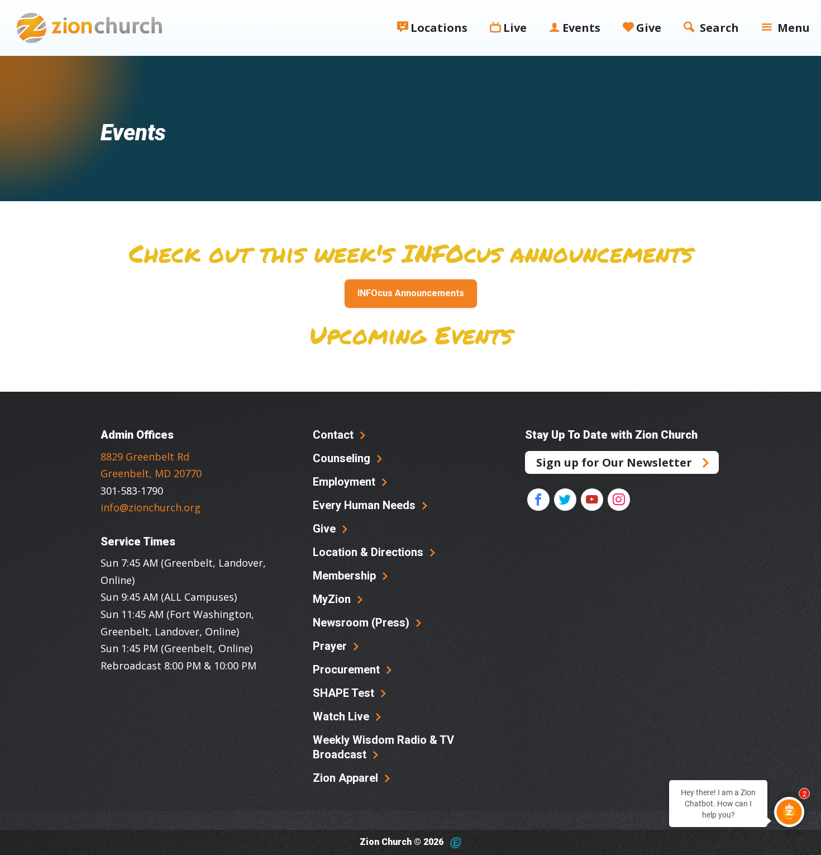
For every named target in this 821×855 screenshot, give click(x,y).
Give (325, 528)
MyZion (333, 599)
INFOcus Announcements (410, 293)
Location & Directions (369, 552)
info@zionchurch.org (151, 507)
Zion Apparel (347, 778)
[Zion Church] (89, 28)
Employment (345, 481)
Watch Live (342, 716)
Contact (334, 434)
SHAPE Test (345, 693)
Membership (346, 575)
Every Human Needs (365, 505)
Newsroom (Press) (362, 622)
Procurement (348, 669)
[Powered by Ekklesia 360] (456, 842)
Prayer (331, 646)
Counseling (343, 458)
